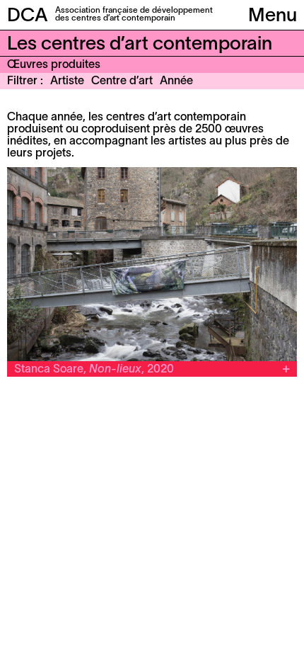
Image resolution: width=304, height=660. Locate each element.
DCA (27, 16)
